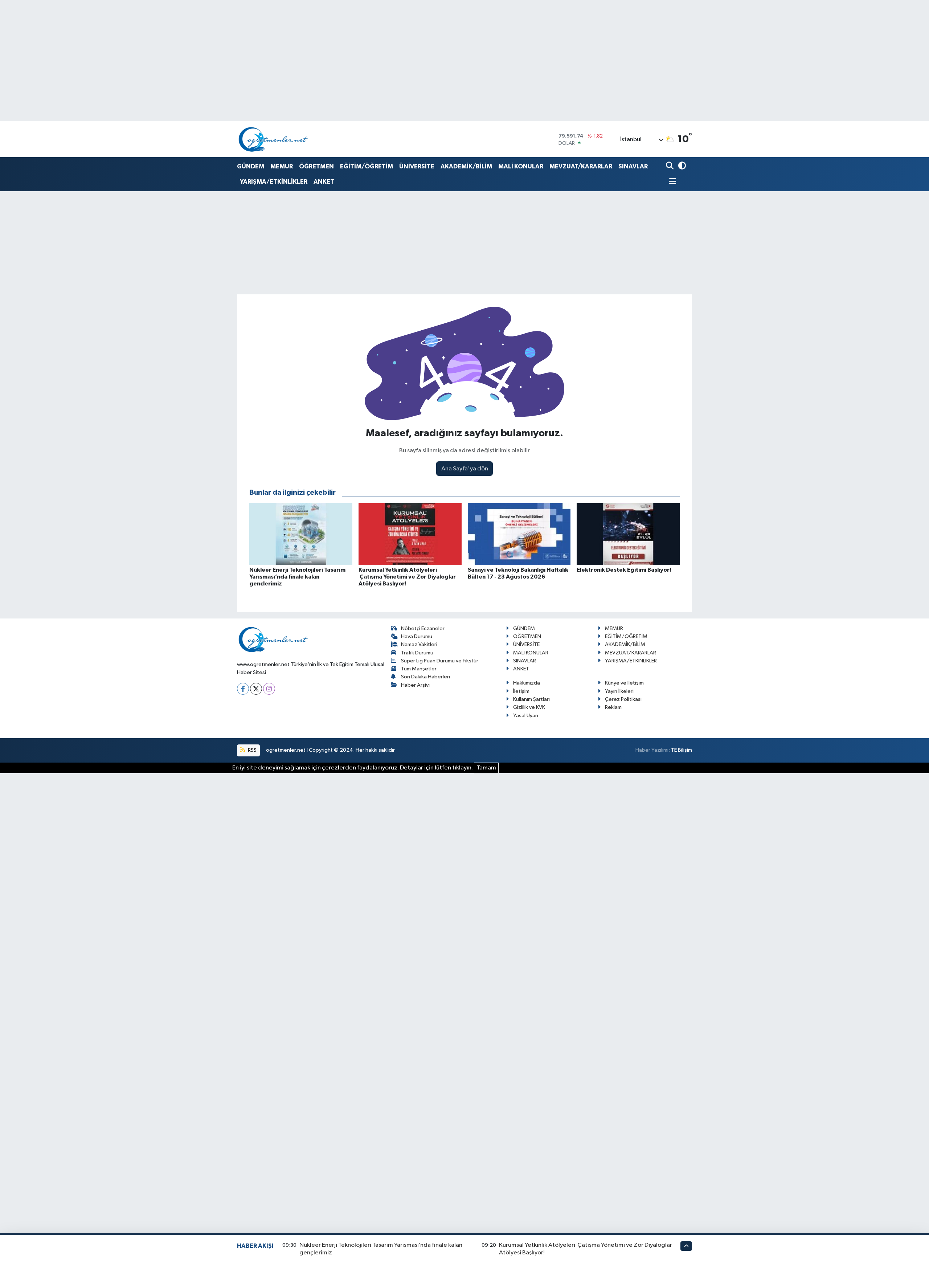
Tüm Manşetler (419, 668)
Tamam (486, 768)
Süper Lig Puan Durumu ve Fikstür (439, 660)
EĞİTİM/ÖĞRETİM (366, 166)
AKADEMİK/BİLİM (466, 166)
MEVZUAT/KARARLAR (580, 166)
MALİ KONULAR (520, 166)
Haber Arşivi (415, 685)
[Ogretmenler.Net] (273, 139)
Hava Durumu (416, 636)
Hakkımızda (526, 683)
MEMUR (281, 166)
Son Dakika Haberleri (425, 676)
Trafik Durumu (417, 653)
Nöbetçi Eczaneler (423, 628)
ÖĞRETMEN (316, 166)
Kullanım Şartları (531, 699)
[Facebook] (243, 689)
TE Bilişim (681, 750)
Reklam (613, 707)
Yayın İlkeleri (619, 691)
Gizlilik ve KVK (529, 707)
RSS (252, 750)
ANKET (324, 182)
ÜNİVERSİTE (416, 166)
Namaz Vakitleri (419, 644)
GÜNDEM (250, 166)
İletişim (521, 691)
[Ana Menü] (671, 182)
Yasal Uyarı (525, 715)
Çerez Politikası (623, 699)
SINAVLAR (633, 166)
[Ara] (670, 166)
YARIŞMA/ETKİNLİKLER (273, 182)
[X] (256, 689)
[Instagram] (269, 689)
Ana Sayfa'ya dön (464, 469)
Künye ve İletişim (624, 683)
